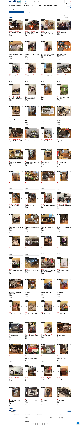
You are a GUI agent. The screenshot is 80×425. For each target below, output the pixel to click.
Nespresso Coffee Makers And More (64, 206)
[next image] (21, 25)
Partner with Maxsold (35, 3)
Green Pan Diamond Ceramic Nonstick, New (15, 293)
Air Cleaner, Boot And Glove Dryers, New (15, 401)
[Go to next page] (14, 17)
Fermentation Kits (61, 335)
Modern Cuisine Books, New (15, 54)
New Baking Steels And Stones (16, 313)
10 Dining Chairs (60, 292)
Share (69, 5)
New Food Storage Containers (48, 205)
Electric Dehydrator (13, 335)
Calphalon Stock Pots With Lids (64, 227)
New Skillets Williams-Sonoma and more (32, 55)
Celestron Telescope (29, 205)
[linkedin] (40, 424)
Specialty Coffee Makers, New (16, 378)
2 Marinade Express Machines (32, 227)
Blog (30, 3)
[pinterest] (47, 424)
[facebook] (35, 424)
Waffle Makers (44, 400)
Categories (15, 3)
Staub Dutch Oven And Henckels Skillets (62, 55)
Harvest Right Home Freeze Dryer (31, 120)
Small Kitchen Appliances (14, 357)
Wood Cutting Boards (61, 162)
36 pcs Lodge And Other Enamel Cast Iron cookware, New (15, 76)
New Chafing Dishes (13, 119)
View (66, 16)
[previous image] (10, 25)
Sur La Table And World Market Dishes (32, 314)
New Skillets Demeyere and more (31, 76)
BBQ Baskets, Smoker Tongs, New (31, 336)
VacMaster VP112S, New (46, 119)
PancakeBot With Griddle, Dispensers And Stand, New (63, 184)
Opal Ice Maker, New (45, 162)
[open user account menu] (69, 1)
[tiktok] (45, 424)
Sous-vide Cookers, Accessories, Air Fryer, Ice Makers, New (47, 33)
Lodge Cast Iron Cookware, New (47, 228)
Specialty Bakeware (45, 335)
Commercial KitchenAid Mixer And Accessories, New (47, 55)
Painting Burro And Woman (31, 400)
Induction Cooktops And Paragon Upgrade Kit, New (31, 358)
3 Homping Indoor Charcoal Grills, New (63, 98)
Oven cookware (60, 400)
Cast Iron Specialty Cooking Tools (63, 141)
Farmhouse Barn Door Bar (63, 270)
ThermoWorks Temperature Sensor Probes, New (31, 249)
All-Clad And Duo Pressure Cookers (63, 120)
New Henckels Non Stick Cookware (62, 76)
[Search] (38, 15)
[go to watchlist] (70, 1)
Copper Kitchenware (61, 32)
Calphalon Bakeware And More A (48, 293)
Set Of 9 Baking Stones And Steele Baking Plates (63, 358)
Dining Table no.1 (44, 97)
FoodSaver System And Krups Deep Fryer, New (32, 163)
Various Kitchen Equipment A (63, 313)
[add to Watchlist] (22, 20)
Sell (20, 3)
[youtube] (42, 424)
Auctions (10, 3)
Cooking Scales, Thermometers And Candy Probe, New (48, 271)
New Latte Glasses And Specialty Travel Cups (30, 98)
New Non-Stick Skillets (14, 205)
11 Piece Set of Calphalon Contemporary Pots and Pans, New (16, 98)
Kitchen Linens (44, 357)
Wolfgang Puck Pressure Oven (32, 270)
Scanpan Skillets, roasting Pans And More (16, 228)
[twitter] (38, 424)
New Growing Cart (29, 378)
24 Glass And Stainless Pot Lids (48, 184)
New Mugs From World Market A (16, 271)
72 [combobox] (66, 17)
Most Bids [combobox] (42, 15)
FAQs (69, 7)
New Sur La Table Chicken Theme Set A (15, 249)
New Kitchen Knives (29, 184)
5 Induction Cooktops (62, 248)
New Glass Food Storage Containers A (46, 379)
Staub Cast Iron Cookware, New (15, 33)
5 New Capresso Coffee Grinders (30, 141)
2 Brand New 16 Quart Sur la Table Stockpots (47, 76)
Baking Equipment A (45, 313)
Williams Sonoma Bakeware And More (15, 163)
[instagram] (33, 424)
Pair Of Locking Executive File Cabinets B (63, 379)
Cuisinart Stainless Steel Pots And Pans (15, 141)
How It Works (25, 3)
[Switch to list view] (70, 17)
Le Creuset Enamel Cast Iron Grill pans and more (31, 33)
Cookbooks (27, 292)
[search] (63, 1)
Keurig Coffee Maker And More (48, 140)
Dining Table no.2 (13, 184)
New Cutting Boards (45, 248)
